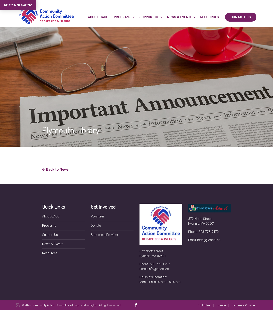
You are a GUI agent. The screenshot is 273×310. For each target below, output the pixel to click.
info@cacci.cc (158, 269)
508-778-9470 (209, 232)
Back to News (57, 169)
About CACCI (98, 17)
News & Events (179, 17)
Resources (209, 17)
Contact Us (241, 17)
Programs (123, 17)
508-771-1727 (160, 264)
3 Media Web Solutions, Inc (18, 305)
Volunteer (97, 216)
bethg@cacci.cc (208, 240)
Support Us (149, 17)
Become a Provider (104, 235)
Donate (96, 225)
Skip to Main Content (18, 5)
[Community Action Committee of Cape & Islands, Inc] (47, 15)
